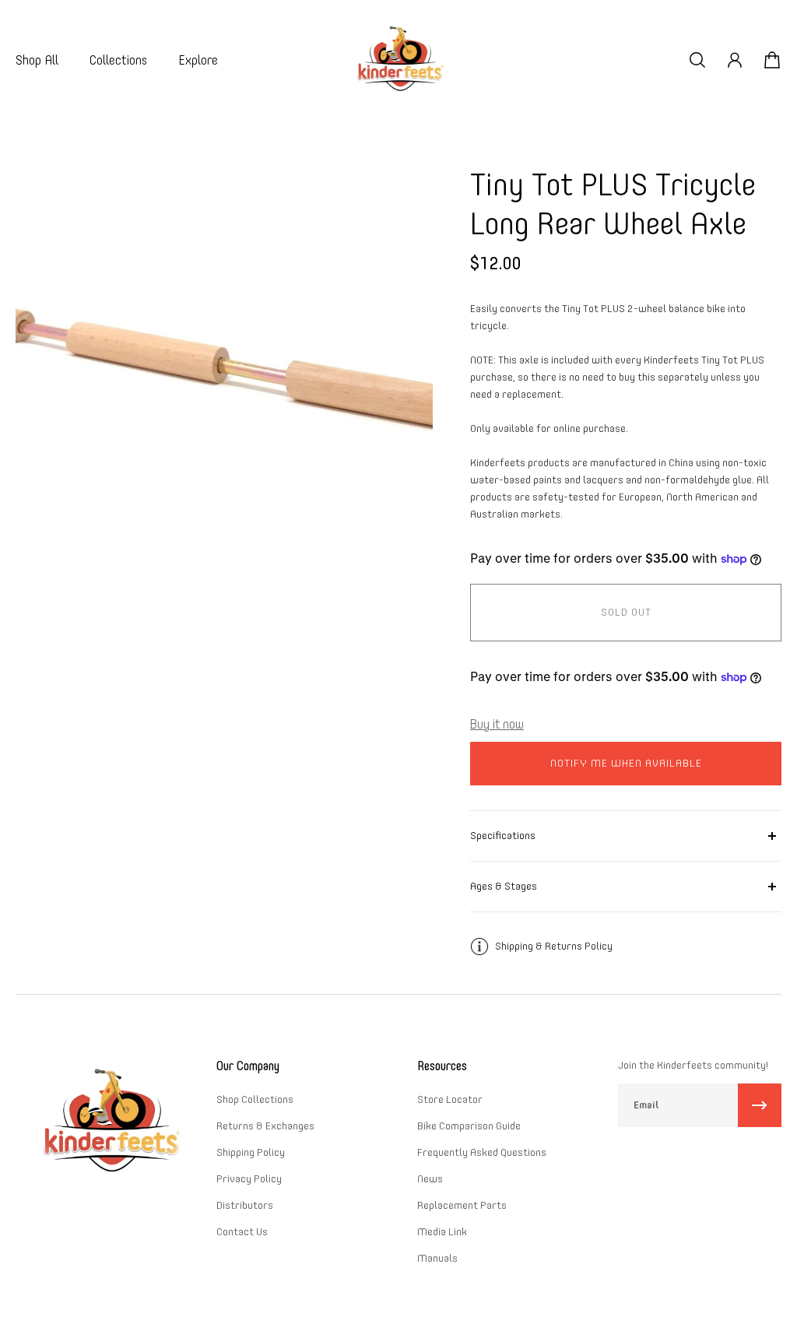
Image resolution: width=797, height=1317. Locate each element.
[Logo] (398, 60)
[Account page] (734, 60)
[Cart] (772, 60)
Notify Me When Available (626, 763)
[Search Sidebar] (697, 60)
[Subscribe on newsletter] (759, 1105)
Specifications (502, 835)
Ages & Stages (503, 886)
